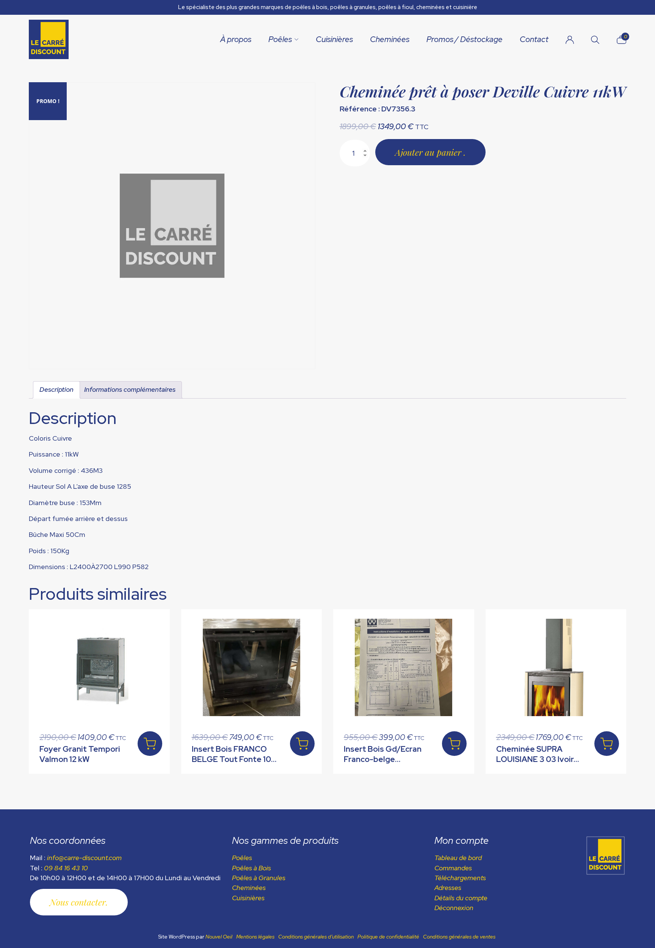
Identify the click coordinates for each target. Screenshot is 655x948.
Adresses (447, 887)
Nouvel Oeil (218, 936)
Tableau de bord (458, 857)
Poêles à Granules (258, 877)
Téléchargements (460, 877)
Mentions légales (255, 936)
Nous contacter (78, 902)
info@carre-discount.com (84, 857)
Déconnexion (453, 907)
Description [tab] (56, 389)
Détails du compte (460, 897)
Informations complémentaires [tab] (130, 389)
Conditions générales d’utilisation (316, 936)
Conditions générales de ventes (459, 936)
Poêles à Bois (251, 868)
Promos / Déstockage (464, 39)
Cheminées (389, 39)
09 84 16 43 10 (66, 868)
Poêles (280, 39)
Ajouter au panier (429, 152)
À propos (235, 39)
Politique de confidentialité (388, 936)
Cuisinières (334, 39)
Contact (534, 39)
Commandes (453, 868)
